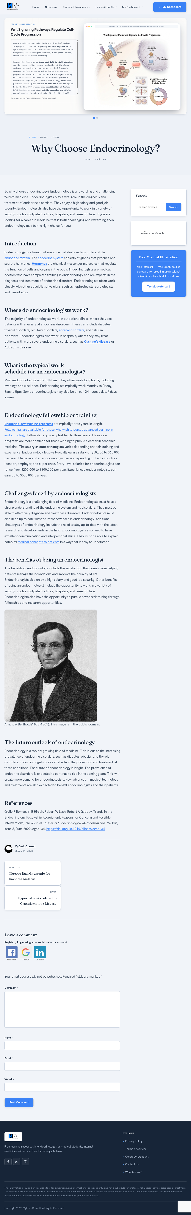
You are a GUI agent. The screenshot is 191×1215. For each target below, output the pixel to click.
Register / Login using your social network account (35, 942)
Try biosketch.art (158, 286)
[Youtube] (16, 1161)
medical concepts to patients (38, 542)
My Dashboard (131, 7)
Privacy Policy (134, 1141)
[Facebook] (8, 1161)
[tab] (94, 118)
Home (35, 7)
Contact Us (132, 1164)
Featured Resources (75, 7)
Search (173, 207)
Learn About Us (105, 7)
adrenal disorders (71, 330)
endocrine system (17, 258)
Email (8, 1058)
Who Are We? (133, 1172)
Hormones (39, 264)
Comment (11, 987)
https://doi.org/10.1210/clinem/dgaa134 (75, 829)
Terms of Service (136, 1149)
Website (9, 1079)
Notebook (51, 7)
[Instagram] (25, 1161)
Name (8, 1037)
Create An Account (136, 1157)
